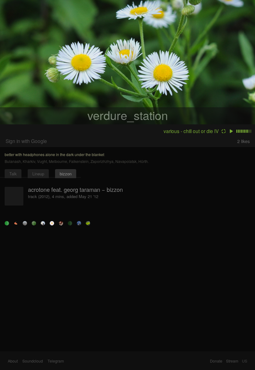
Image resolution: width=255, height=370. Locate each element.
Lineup (38, 174)
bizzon (66, 174)
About (13, 361)
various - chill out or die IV (191, 130)
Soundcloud (32, 361)
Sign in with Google (26, 140)
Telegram (56, 361)
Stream (232, 361)
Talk (13, 174)
